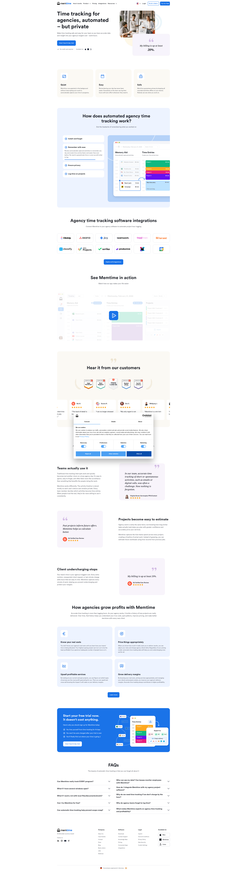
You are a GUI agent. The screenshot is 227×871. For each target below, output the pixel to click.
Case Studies (102, 836)
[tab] (83, 138)
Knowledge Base (123, 839)
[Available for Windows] (88, 49)
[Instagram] (62, 841)
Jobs (99, 851)
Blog (99, 845)
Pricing (94, 3)
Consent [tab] (87, 421)
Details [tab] (113, 421)
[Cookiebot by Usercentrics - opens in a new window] (143, 415)
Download (121, 833)
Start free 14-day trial (66, 43)
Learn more (113, 695)
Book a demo (153, 3)
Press (99, 842)
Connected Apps (123, 845)
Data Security (142, 842)
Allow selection (113, 454)
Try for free (165, 3)
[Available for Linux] (91, 49)
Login (144, 3)
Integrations (102, 3)
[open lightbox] (113, 315)
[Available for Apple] (85, 49)
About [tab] (140, 421)
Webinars (100, 853)
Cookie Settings (142, 845)
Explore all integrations (113, 262)
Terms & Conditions (143, 836)
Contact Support (123, 836)
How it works (77, 3)
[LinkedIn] (58, 841)
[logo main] (64, 3)
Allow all (139, 454)
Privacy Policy (84, 436)
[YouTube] (65, 841)
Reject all (88, 454)
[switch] (103, 446)
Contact (100, 839)
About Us (100, 833)
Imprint (140, 833)
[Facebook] (69, 841)
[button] (87, 3)
